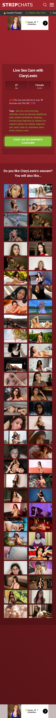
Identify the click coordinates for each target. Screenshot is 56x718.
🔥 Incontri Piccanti (12, 13)
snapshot (40, 124)
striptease (33, 127)
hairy (19, 120)
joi (33, 120)
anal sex (20, 111)
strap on (23, 127)
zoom (26, 130)
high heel (27, 120)
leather (38, 120)
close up (23, 114)
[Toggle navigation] (52, 4)
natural (20, 124)
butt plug (34, 111)
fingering (37, 117)
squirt (16, 127)
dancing (31, 114)
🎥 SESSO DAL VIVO (36, 13)
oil (25, 124)
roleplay (31, 124)
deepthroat (41, 114)
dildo (11, 117)
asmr (26, 111)
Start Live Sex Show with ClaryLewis (28, 141)
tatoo (41, 127)
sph (11, 127)
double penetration (23, 117)
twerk (11, 130)
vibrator (18, 130)
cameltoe (13, 114)
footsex (12, 120)
